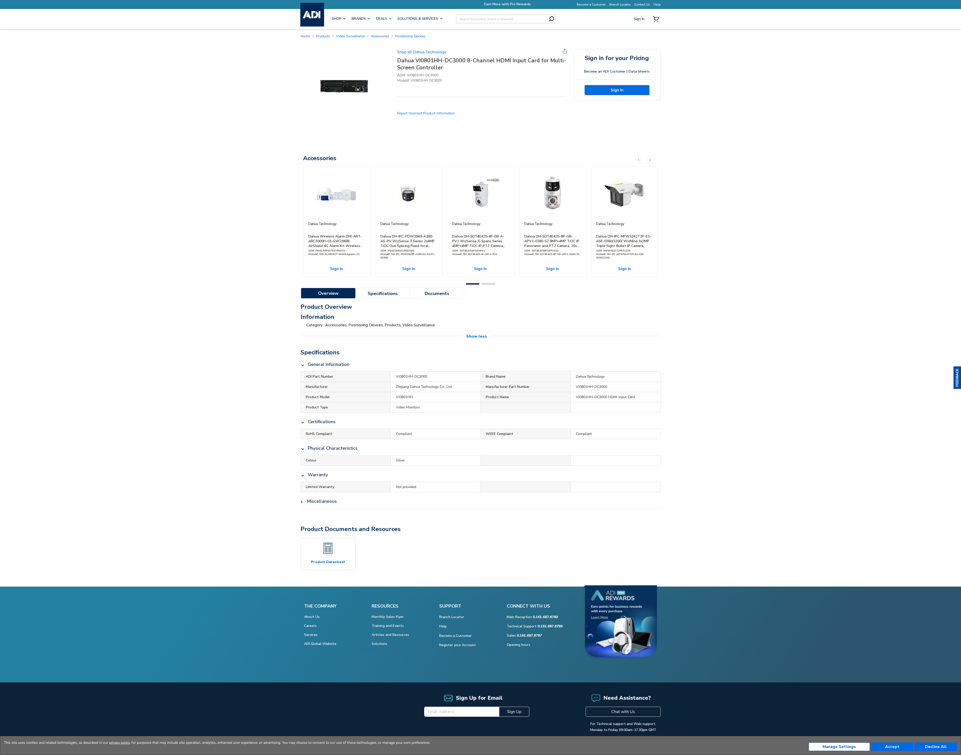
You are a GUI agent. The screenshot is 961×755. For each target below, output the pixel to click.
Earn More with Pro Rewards (480, 4)
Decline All (936, 746)
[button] (957, 377)
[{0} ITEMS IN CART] (657, 19)
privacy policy (119, 742)
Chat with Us (623, 711)
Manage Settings (839, 746)
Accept (892, 746)
